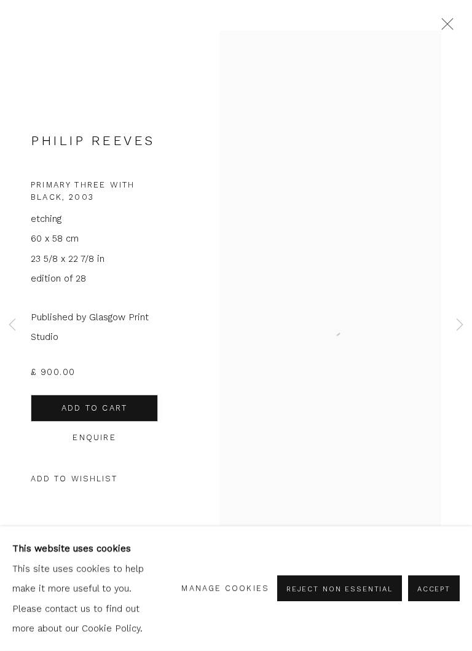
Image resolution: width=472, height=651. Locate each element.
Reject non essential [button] (339, 589)
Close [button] (444, 27)
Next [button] (459, 325)
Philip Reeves (93, 141)
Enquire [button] (94, 437)
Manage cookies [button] (225, 588)
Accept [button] (433, 589)
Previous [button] (12, 325)
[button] (74, 479)
